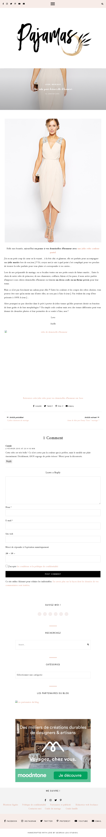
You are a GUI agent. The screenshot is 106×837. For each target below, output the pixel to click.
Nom (9, 507)
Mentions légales (12, 805)
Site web (9, 534)
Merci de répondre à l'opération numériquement (27, 547)
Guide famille (72, 809)
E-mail (9, 521)
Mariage (56, 84)
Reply (8, 461)
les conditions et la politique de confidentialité (37, 566)
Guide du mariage (55, 809)
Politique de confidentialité (36, 805)
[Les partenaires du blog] (27, 702)
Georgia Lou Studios (67, 833)
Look (48, 84)
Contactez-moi (36, 809)
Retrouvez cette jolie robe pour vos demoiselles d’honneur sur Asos (53, 398)
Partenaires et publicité (63, 805)
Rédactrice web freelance (89, 805)
